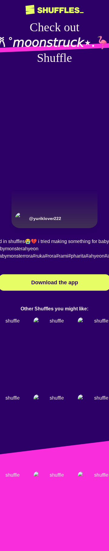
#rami (62, 256)
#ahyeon (95, 256)
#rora (50, 256)
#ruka (39, 256)
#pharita (77, 256)
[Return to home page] (54, 10)
